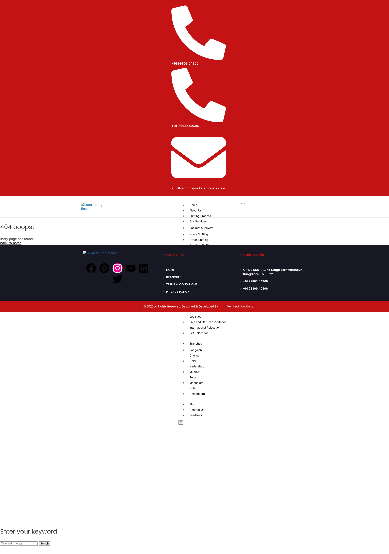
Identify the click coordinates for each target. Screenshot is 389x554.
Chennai (194, 355)
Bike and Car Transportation (208, 322)
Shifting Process (200, 216)
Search (44, 543)
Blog (192, 404)
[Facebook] (91, 268)
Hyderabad (196, 366)
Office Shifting (198, 239)
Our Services (197, 221)
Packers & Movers (201, 227)
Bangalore (196, 350)
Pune (192, 377)
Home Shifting (198, 234)
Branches (195, 343)
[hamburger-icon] (243, 203)
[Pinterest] (104, 268)
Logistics (195, 316)
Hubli (192, 388)
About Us (195, 210)
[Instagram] (117, 268)
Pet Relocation (198, 333)
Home (193, 205)
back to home (10, 243)
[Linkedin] (144, 268)
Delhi (192, 361)
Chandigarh (197, 393)
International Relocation (204, 327)
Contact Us (196, 409)
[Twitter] (117, 279)
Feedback (196, 415)
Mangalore (196, 382)
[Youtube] (131, 268)
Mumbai (194, 372)
